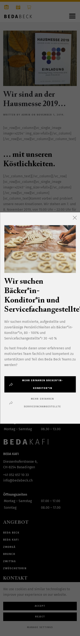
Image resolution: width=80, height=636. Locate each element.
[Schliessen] (74, 217)
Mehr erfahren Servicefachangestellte (42, 402)
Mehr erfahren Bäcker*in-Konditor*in (42, 384)
